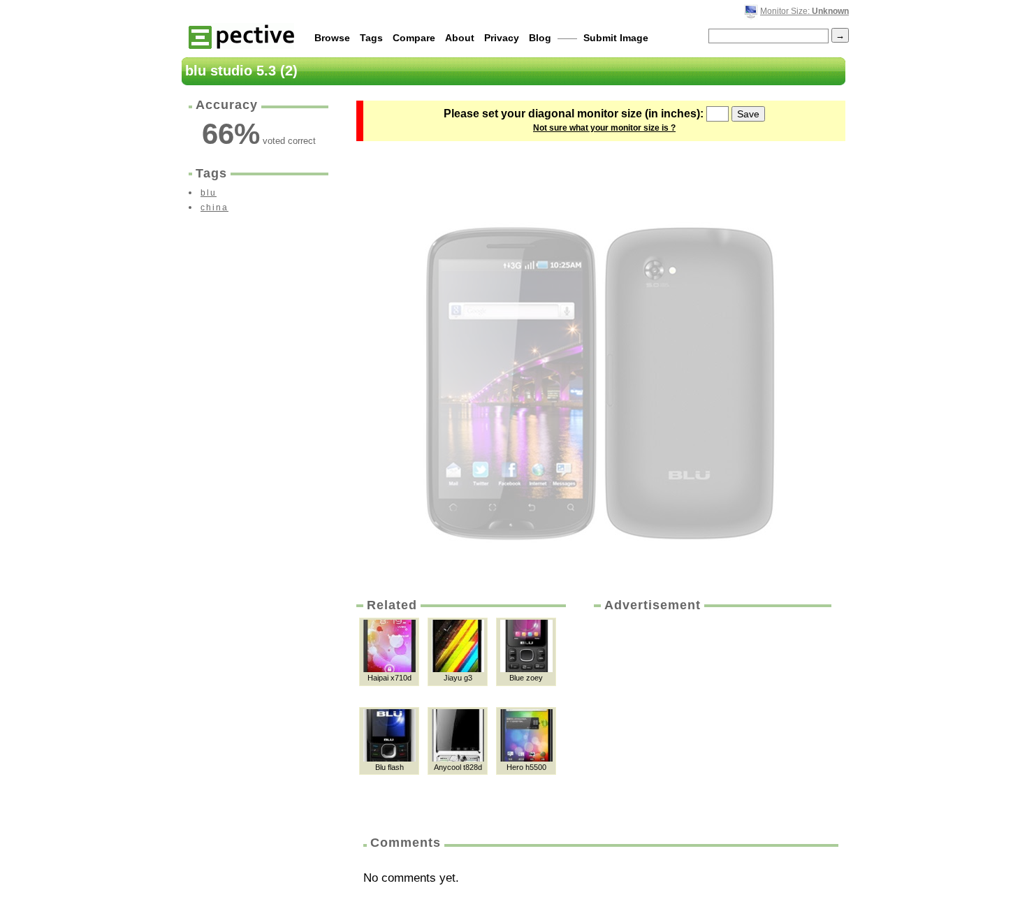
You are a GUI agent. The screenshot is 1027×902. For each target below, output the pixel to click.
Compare (414, 37)
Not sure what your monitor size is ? (604, 128)
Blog (540, 37)
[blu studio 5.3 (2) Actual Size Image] (600, 364)
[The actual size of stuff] (241, 36)
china (214, 207)
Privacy (501, 37)
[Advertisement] (711, 719)
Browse (332, 37)
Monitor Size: (804, 11)
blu (209, 193)
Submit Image (615, 37)
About (459, 37)
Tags (371, 37)
